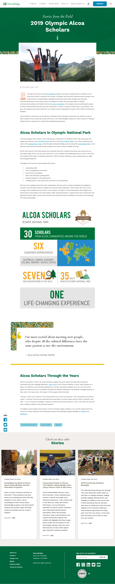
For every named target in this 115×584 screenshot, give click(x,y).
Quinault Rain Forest (35, 144)
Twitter (83, 411)
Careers (12, 555)
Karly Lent (52, 384)
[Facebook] (78, 565)
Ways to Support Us (77, 3)
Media (12, 561)
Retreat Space (54, 3)
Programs (33, 3)
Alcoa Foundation (58, 104)
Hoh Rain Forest (43, 141)
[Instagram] (83, 565)
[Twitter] (94, 565)
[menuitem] (33, 4)
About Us (64, 3)
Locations (42, 3)
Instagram (23, 414)
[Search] (110, 3)
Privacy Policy (15, 564)
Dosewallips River (84, 144)
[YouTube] (99, 565)
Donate (99, 4)
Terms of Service (16, 567)
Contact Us (14, 558)
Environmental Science (29, 425)
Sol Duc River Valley (67, 141)
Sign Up (102, 557)
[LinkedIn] (88, 565)
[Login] (88, 4)
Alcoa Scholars (50, 94)
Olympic (58, 425)
